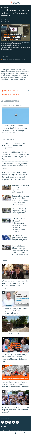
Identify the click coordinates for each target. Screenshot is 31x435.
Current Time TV (5, 22)
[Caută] (24, 433)
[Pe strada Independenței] (15, 324)
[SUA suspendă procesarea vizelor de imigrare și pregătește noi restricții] (6, 237)
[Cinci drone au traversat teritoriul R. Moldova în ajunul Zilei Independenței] (6, 187)
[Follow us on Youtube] (6, 422)
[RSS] (13, 422)
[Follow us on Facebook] (2, 422)
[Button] (4, 56)
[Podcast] (15, 433)
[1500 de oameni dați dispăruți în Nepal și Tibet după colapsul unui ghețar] (6, 210)
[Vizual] (6, 433)
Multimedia (5, 7)
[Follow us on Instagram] (9, 422)
